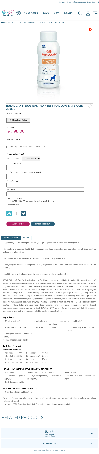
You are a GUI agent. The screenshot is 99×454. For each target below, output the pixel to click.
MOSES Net (61, 450)
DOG (46, 13)
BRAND (68, 13)
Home (4, 22)
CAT (56, 13)
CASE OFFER (31, 13)
